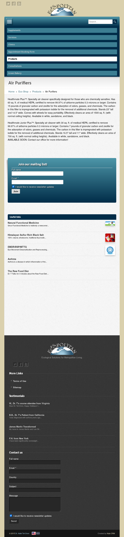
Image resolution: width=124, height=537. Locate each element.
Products (36, 91)
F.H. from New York (18, 438)
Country (12, 477)
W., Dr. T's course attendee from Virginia (29, 403)
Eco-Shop (23, 91)
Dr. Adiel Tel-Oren (22, 533)
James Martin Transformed (22, 426)
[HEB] (38, 533)
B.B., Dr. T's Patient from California (26, 414)
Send (14, 521)
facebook (13, 4)
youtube (19, 4)
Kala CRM (111, 533)
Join (15, 191)
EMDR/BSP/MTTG (17, 246)
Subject (12, 486)
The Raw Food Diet (18, 271)
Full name (16, 169)
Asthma (12, 259)
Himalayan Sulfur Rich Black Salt (26, 234)
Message (13, 495)
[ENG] (34, 533)
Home (11, 91)
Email (15, 178)
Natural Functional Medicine (23, 222)
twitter (8, 4)
